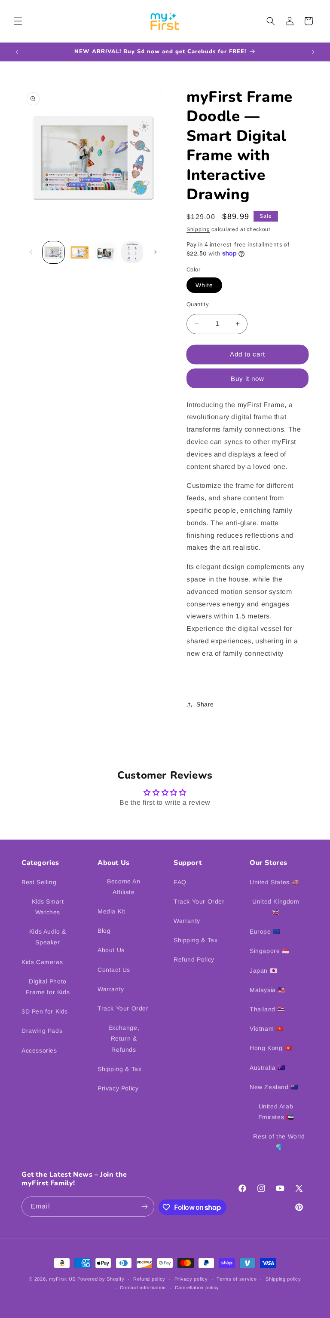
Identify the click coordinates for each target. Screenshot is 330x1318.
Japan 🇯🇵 (263, 970)
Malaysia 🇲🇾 (267, 989)
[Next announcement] (313, 52)
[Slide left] (30, 252)
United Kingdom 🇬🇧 (275, 907)
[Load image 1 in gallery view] (53, 252)
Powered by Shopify (101, 1278)
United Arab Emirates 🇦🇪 (276, 1111)
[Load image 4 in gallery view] (132, 252)
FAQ (180, 882)
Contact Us (114, 969)
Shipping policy (283, 1278)
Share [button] (205, 704)
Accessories (39, 1050)
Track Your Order (123, 1008)
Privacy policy (191, 1278)
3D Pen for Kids (44, 1011)
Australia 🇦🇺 (267, 1067)
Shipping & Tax (119, 1068)
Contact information (143, 1287)
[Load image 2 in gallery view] (80, 252)
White (204, 285)
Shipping (198, 229)
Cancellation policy (197, 1287)
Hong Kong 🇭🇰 (271, 1047)
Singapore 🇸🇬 (270, 950)
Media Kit (111, 911)
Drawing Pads (41, 1030)
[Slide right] (155, 252)
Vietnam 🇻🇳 (266, 1028)
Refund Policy (194, 959)
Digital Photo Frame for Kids (48, 986)
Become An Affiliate (123, 886)
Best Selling (38, 882)
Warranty (111, 989)
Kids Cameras (42, 962)
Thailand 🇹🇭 (267, 1009)
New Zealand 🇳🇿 (274, 1087)
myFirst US (62, 1278)
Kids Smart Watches (48, 907)
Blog (104, 930)
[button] (18, 21)
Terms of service (237, 1278)
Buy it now (247, 378)
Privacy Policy (118, 1088)
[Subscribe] (144, 1206)
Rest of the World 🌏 (279, 1142)
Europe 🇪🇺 (265, 931)
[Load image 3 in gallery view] (106, 252)
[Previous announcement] (16, 52)
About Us (111, 950)
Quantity (197, 304)
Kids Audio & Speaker (47, 937)
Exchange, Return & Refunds (123, 1038)
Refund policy (149, 1278)
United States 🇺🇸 (274, 882)
